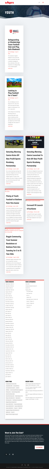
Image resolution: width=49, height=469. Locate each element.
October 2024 (8, 287)
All (27, 295)
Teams (27, 289)
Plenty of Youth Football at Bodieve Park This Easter (14, 199)
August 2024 (8, 291)
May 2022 (8, 335)
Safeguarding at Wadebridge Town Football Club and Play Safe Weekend (14, 44)
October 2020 (8, 368)
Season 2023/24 (10, 406)
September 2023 (9, 307)
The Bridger (11, 51)
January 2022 (8, 343)
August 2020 (8, 372)
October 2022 (8, 327)
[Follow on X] (6, 454)
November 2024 (9, 286)
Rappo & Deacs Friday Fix (11, 402)
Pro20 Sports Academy (17, 400)
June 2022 (8, 333)
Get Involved (39, 447)
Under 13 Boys (29, 301)
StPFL (20, 408)
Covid (27, 287)
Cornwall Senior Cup (10, 387)
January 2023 (8, 321)
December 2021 (9, 345)
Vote (12, 412)
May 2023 (8, 313)
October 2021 (8, 349)
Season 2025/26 (9, 408)
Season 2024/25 (18, 406)
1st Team (28, 291)
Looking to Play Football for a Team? (13, 93)
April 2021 (8, 356)
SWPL (8, 412)
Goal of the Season (10, 395)
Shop (15, 408)
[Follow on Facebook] (9, 454)
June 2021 (8, 355)
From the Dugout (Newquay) (32, 390)
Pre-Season (8, 400)
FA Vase (8, 391)
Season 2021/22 (9, 404)
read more (10, 68)
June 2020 (8, 376)
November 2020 (9, 366)
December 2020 (9, 364)
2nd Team (28, 293)
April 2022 (8, 337)
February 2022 (9, 341)
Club (26, 284)
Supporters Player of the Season (12, 410)
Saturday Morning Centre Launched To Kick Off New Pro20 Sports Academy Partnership (35, 159)
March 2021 (8, 358)
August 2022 (8, 331)
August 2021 (8, 353)
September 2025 (9, 284)
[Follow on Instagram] (13, 454)
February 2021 (9, 360)
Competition (9, 385)
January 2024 (8, 299)
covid (17, 387)
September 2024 (9, 289)
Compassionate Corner (11, 383)
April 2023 (8, 315)
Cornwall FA (16, 385)
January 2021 (8, 362)
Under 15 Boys (29, 303)
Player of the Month (10, 398)
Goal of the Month (10, 394)
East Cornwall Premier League (16, 389)
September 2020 (9, 370)
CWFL (7, 389)
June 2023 (8, 311)
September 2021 (9, 351)
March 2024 (8, 295)
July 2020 (7, 374)
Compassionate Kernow (31, 286)
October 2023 (8, 305)
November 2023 (9, 303)
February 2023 (9, 319)
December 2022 (9, 323)
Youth (27, 307)
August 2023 (8, 309)
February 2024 (9, 297)
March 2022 (8, 339)
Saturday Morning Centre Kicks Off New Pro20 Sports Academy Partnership (13, 159)
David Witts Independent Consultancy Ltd (21, 467)
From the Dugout (16, 391)
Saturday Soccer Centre (31, 299)
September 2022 (9, 329)
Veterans (28, 305)
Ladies (27, 297)
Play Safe (18, 398)
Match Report (18, 395)
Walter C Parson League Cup (12, 414)
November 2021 (9, 347)
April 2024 (8, 293)
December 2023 (9, 301)
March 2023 (8, 317)
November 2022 (9, 325)
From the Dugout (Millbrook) (32, 394)
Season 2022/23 (18, 404)
